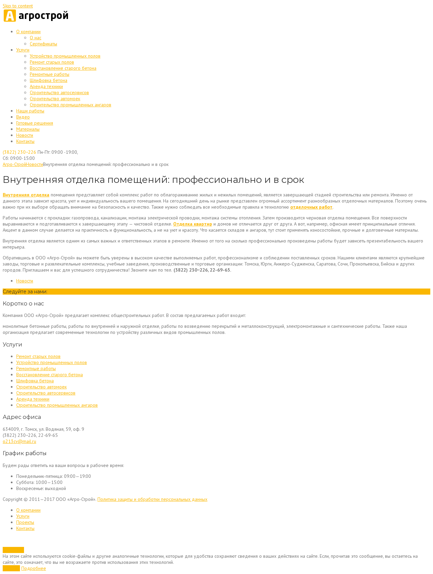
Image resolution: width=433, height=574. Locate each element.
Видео (23, 117)
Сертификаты (43, 44)
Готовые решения (34, 123)
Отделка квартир (192, 224)
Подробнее (33, 568)
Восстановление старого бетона (63, 68)
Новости (24, 135)
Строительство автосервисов (59, 92)
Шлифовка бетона (48, 80)
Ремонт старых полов (52, 62)
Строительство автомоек (55, 98)
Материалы (28, 129)
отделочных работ (311, 207)
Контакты (25, 141)
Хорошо (11, 568)
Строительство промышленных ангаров (70, 105)
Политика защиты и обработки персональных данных (152, 499)
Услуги (22, 50)
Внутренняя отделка (26, 195)
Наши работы (30, 111)
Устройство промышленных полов (65, 56)
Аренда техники (46, 86)
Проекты (25, 522)
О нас (35, 38)
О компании (28, 31)
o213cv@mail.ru (19, 441)
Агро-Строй (14, 164)
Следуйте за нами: (25, 292)
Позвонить (13, 550)
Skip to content (18, 6)
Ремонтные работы (49, 74)
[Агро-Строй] (36, 21)
